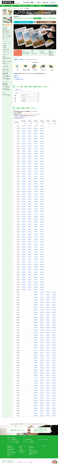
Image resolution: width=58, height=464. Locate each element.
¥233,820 (41, 282)
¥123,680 (29, 156)
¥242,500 (29, 279)
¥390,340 (41, 330)
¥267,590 (53, 297)
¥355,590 (53, 324)
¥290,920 (53, 304)
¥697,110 (47, 387)
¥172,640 (23, 206)
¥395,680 (47, 335)
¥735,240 (35, 380)
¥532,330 (35, 350)
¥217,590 (29, 261)
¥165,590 (23, 199)
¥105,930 (41, 138)
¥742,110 (47, 395)
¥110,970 (35, 143)
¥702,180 (41, 385)
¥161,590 (41, 226)
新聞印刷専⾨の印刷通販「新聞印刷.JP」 (8, 460)
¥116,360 (41, 153)
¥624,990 (41, 372)
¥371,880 (47, 327)
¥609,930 (53, 375)
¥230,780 (35, 277)
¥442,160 (47, 345)
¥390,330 (35, 319)
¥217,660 (41, 269)
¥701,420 (35, 375)
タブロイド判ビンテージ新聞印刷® (6, 86)
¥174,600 (29, 229)
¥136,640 (35, 181)
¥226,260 (41, 277)
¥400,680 (35, 322)
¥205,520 (35, 256)
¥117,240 (29, 148)
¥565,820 (53, 367)
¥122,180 (29, 153)
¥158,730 (41, 221)
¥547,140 (47, 362)
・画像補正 (4, 45)
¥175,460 (35, 234)
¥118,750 (29, 151)
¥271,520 (41, 294)
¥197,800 (35, 251)
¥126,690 (29, 161)
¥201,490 (41, 256)
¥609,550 (41, 370)
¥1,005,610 (35, 415)
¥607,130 (47, 372)
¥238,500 (35, 282)
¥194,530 (23, 231)
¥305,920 (47, 307)
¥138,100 (35, 183)
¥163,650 (29, 216)
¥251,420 (53, 292)
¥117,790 (41, 156)
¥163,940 (23, 196)
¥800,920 (53, 403)
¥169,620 (35, 229)
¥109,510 (35, 141)
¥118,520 (23, 133)
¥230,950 (41, 279)
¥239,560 (41, 287)
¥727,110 (47, 392)
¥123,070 (35, 161)
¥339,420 (41, 314)
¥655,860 (41, 377)
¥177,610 (29, 231)
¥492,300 (53, 355)
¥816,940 (47, 403)
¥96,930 (42, 125)
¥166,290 (41, 229)
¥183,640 (29, 236)
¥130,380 (35, 173)
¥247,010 (23, 267)
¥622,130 (47, 375)
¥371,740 (35, 314)
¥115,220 (23, 128)
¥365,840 (41, 322)
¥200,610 (29, 249)
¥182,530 (23, 221)
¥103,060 (41, 133)
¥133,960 (41, 181)
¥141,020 (35, 188)
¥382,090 (35, 317)
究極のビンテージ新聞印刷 (7, 35)
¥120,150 (35, 156)
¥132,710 (29, 171)
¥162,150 (29, 214)
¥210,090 (41, 264)
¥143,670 (29, 186)
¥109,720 (29, 136)
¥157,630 (29, 206)
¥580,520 (53, 370)
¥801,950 (47, 400)
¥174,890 (41, 236)
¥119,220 (41, 158)
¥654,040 (53, 382)
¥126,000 (35, 166)
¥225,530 (29, 267)
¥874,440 (53, 415)
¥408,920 (35, 324)
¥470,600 (41, 347)
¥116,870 (23, 131)
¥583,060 (35, 357)
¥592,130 (47, 370)
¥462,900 (53, 350)
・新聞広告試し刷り (6, 49)
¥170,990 (23, 204)
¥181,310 (35, 239)
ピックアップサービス (6, 43)
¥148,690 (41, 204)
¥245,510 (29, 282)
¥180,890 (23, 219)
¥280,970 (41, 297)
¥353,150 (35, 309)
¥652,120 (47, 380)
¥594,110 (41, 367)
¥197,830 (23, 234)
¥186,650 (29, 239)
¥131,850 (35, 176)
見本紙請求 (46, 2)
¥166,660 (29, 221)
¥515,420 (35, 347)
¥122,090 (41, 163)
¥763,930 (41, 395)
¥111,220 (29, 138)
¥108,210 (29, 133)
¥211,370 (35, 261)
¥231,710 (23, 256)
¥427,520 (35, 330)
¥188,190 (41, 246)
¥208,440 (35, 259)
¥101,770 (29, 125)
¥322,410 (47, 312)
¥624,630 (53, 377)
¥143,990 (41, 199)
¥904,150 (35, 400)
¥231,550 (29, 272)
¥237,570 (29, 277)
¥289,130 (35, 292)
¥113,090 (41, 151)
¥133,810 (23, 153)
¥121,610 (35, 158)
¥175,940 (23, 211)
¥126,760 (23, 146)
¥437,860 (35, 332)
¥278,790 (23, 289)
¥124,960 (41, 168)
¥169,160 (41, 231)
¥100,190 (41, 128)
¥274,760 (53, 299)
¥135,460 (23, 156)
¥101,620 (41, 131)
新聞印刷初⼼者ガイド (10, 447)
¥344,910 (35, 307)
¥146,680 (29, 191)
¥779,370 (41, 398)
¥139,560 (35, 186)
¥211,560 (29, 256)
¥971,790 (35, 410)
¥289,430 (47, 302)
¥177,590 (23, 214)
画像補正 (16, 59)
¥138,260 (41, 188)
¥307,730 (35, 297)
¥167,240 (23, 201)
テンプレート (5, 39)
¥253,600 (23, 272)
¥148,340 (35, 201)
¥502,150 (47, 355)
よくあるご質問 (5, 66)
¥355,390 (47, 322)
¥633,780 (35, 365)
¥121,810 (23, 138)
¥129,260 (41, 176)
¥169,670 (29, 226)
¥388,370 (47, 332)
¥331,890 (41, 312)
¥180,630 (29, 234)
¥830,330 (53, 408)
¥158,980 (35, 216)
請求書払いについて (6, 63)
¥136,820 (41, 186)
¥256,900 (23, 274)
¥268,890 (23, 282)
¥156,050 (35, 211)
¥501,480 (41, 352)
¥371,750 (53, 330)
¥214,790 (41, 267)
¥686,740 (41, 382)
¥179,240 (23, 216)
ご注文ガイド (12, 5)
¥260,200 (23, 277)
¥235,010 (23, 259)
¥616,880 (35, 362)
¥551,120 (53, 365)
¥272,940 (47, 297)
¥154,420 (41, 214)
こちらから (26, 73)
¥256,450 (47, 292)
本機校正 (21, 59)
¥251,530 (29, 287)
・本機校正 (4, 47)
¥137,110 (23, 158)
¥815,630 (53, 405)
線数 (15, 98)
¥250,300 (23, 269)
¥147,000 (23, 173)
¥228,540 (29, 269)
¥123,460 (23, 141)
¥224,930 (35, 272)
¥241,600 (23, 264)
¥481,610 (35, 342)
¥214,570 (29, 259)
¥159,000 (23, 188)
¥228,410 (23, 254)
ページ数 (15, 93)
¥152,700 (29, 201)
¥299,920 (53, 307)
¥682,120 (47, 385)
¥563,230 (41, 362)
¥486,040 (41, 350)
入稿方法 (4, 56)
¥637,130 (47, 377)
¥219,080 (35, 267)
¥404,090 (53, 340)
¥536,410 (53, 362)
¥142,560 (41, 196)
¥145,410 (35, 196)
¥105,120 (35, 133)
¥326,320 (35, 302)
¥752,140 (35, 382)
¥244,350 (35, 287)
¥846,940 (47, 408)
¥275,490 (23, 287)
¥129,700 (29, 166)
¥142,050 (23, 166)
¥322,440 (41, 309)
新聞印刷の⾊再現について (7, 31)
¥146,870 (35, 199)
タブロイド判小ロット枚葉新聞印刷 (6, 89)
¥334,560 (35, 304)
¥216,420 (23, 246)
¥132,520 (41, 178)
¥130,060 (23, 151)
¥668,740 (53, 385)
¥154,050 (23, 181)
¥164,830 (35, 226)
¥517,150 (47, 357)
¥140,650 (29, 181)
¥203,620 (29, 251)
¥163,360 (35, 224)
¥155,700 (23, 183)
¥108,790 (41, 143)
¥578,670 (41, 365)
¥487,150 (47, 352)
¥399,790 (41, 332)
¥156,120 (29, 204)
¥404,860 (47, 337)
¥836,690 (35, 395)
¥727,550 (53, 395)
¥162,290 (23, 193)
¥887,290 (41, 410)
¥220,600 (29, 264)
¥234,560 (29, 274)
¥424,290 (41, 340)
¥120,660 (41, 161)
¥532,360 (41, 357)
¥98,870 (35, 125)
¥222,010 (35, 269)
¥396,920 (53, 337)
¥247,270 (35, 289)
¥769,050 (35, 385)
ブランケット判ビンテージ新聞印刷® (6, 76)
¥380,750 (53, 332)
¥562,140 (47, 365)
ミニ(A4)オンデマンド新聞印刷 (6, 94)
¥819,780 (35, 392)
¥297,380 (35, 294)
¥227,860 (35, 274)
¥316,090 (53, 312)
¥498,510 (35, 345)
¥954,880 (35, 408)
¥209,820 (23, 241)
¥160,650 (23, 191)
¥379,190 (47, 330)
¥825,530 (41, 400)
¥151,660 (35, 204)
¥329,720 (47, 314)
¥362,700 (47, 324)
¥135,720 (29, 176)
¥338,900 (47, 317)
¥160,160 (41, 224)
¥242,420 (41, 289)
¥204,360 (41, 259)
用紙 (15, 100)
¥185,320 (41, 244)
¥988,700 (35, 413)
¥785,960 (35, 387)
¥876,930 (47, 413)
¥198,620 (41, 254)
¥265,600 (23, 279)
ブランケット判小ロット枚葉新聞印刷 (6, 78)
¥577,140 (47, 367)
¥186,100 (35, 241)
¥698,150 (53, 390)
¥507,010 (53, 357)
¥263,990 (41, 292)
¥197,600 (29, 246)
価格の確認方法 (31, 447)
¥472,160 (47, 350)
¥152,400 (23, 178)
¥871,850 (41, 408)
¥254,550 (29, 289)
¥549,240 (35, 352)
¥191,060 (41, 249)
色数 (15, 95)
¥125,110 (23, 143)
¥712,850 (53, 392)
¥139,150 (29, 178)
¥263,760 (47, 294)
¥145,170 (29, 188)
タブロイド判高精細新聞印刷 (5, 84)
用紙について (17, 77)
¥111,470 (23, 125)
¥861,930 (47, 410)
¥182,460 (41, 241)
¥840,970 (41, 403)
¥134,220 (29, 173)
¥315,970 (35, 299)
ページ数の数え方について (19, 79)
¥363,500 (35, 312)
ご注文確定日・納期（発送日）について (20, 117)
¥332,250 (53, 317)
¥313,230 (47, 309)
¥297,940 (41, 302)
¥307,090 (53, 309)
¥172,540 (35, 231)
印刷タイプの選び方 (6, 33)
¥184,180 (23, 224)
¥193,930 (41, 251)
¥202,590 (35, 254)
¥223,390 (41, 274)
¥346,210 (47, 319)
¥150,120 (41, 206)
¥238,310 (23, 261)
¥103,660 (35, 131)
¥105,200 (29, 128)
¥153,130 (35, 206)
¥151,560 (41, 209)
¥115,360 (35, 151)
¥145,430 (41, 201)
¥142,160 (29, 183)
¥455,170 (41, 345)
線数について (17, 75)
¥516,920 (41, 355)
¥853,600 (35, 398)
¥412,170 (47, 340)
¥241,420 (35, 284)
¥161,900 (35, 221)
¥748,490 (41, 392)
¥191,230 (23, 229)
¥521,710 (53, 360)
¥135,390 (41, 183)
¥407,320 (41, 335)
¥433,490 (53, 345)
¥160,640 (29, 211)
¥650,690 (35, 367)
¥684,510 (35, 372)
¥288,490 (41, 299)
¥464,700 (35, 340)
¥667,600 (35, 370)
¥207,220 (41, 261)
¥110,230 (41, 146)
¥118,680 (35, 153)
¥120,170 (23, 136)
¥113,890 (35, 148)
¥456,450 (35, 337)
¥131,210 (29, 168)
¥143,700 (23, 168)
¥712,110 (47, 390)
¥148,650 (23, 176)
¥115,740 (29, 146)
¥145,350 (23, 171)
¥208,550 (29, 254)
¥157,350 (23, 186)
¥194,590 (29, 244)
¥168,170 (29, 224)
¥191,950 (35, 246)
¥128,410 (23, 148)
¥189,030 (35, 244)
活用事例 (39, 5)
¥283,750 (53, 302)
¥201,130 (23, 236)
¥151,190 (29, 199)
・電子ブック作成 (6, 51)
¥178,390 (35, 236)
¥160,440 (35, 219)
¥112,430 (35, 146)
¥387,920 (53, 335)
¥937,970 (35, 405)
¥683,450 (53, 387)
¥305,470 (41, 304)
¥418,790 (53, 342)
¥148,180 (29, 193)
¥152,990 (41, 211)
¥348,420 (53, 322)
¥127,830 (41, 173)
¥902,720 (41, 413)
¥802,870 (35, 390)
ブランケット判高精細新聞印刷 (5, 73)
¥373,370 (41, 324)
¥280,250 (47, 299)
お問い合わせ (54, 2)
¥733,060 (41, 390)
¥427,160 (47, 342)
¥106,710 (29, 131)
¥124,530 (35, 163)
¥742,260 (53, 398)
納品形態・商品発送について (7, 59)
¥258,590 (53, 294)
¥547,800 (41, 360)
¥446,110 (35, 335)
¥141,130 (41, 193)
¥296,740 (47, 304)
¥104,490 (41, 136)
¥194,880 (35, 249)
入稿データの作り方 (22, 5)
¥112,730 (29, 141)
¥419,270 (35, 327)
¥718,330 (35, 377)
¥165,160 (29, 219)
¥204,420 (23, 239)
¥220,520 (41, 272)
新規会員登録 (27, 2)
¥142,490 (35, 191)
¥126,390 (41, 171)
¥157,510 (35, 214)
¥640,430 (41, 375)
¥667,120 (47, 382)
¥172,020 (41, 234)
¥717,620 (41, 387)
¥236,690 (41, 284)
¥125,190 (29, 158)
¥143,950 (35, 193)
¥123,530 (41, 166)
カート (40, 2)
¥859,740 (53, 413)
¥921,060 (35, 403)
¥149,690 (29, 196)
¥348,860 (41, 317)
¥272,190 (23, 284)
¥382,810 (41, 327)
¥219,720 (23, 249)
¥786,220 (53, 400)
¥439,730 (41, 342)
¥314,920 (41, 307)
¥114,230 (29, 143)
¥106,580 (35, 136)
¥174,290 (23, 209)
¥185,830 (23, 226)
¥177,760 (41, 239)
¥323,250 (53, 314)
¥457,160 (47, 347)
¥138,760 (23, 161)
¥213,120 (23, 244)
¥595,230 (53, 372)
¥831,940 (47, 405)
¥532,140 (47, 360)
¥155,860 (41, 216)
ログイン (34, 2)
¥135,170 (35, 178)
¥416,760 (41, 337)
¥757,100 (47, 398)
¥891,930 (47, 415)
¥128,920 (35, 171)
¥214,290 (35, 264)
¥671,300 (41, 380)
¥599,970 (35, 360)
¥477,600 (53, 352)
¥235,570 (35, 279)
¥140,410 (23, 163)
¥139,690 (41, 191)
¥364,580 (53, 327)
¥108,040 (35, 138)
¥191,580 (29, 241)
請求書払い (32, 5)
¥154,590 (35, 209)
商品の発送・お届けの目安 (7, 61)
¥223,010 (23, 251)
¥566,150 (35, 355)
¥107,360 (41, 141)
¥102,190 (35, 128)
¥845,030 (53, 410)
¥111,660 (41, 148)
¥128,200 (29, 163)
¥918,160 (41, 415)
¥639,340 (53, 380)
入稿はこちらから (51, 5)
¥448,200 (53, 347)
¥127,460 (35, 168)
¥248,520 (29, 284)
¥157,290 (41, 219)
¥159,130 (29, 209)
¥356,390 (41, 319)
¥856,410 (41, 405)
